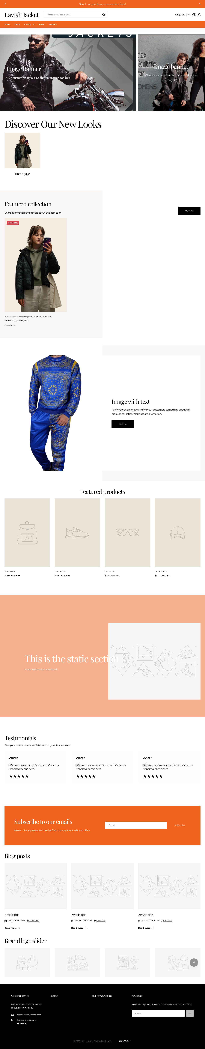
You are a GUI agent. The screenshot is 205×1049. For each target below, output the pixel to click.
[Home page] (22, 150)
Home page (22, 173)
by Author (33, 920)
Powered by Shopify (102, 1041)
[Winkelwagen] (199, 14)
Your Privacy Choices (102, 995)
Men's (41, 24)
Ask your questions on (26, 1022)
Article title (12, 915)
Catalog (27, 24)
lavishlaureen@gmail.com (29, 1014)
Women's (53, 24)
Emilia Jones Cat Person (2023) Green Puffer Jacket (28, 316)
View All (189, 211)
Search (54, 995)
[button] (5, 4)
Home (7, 24)
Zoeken (104, 14)
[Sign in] (193, 14)
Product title (10, 571)
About (17, 24)
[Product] (27, 532)
